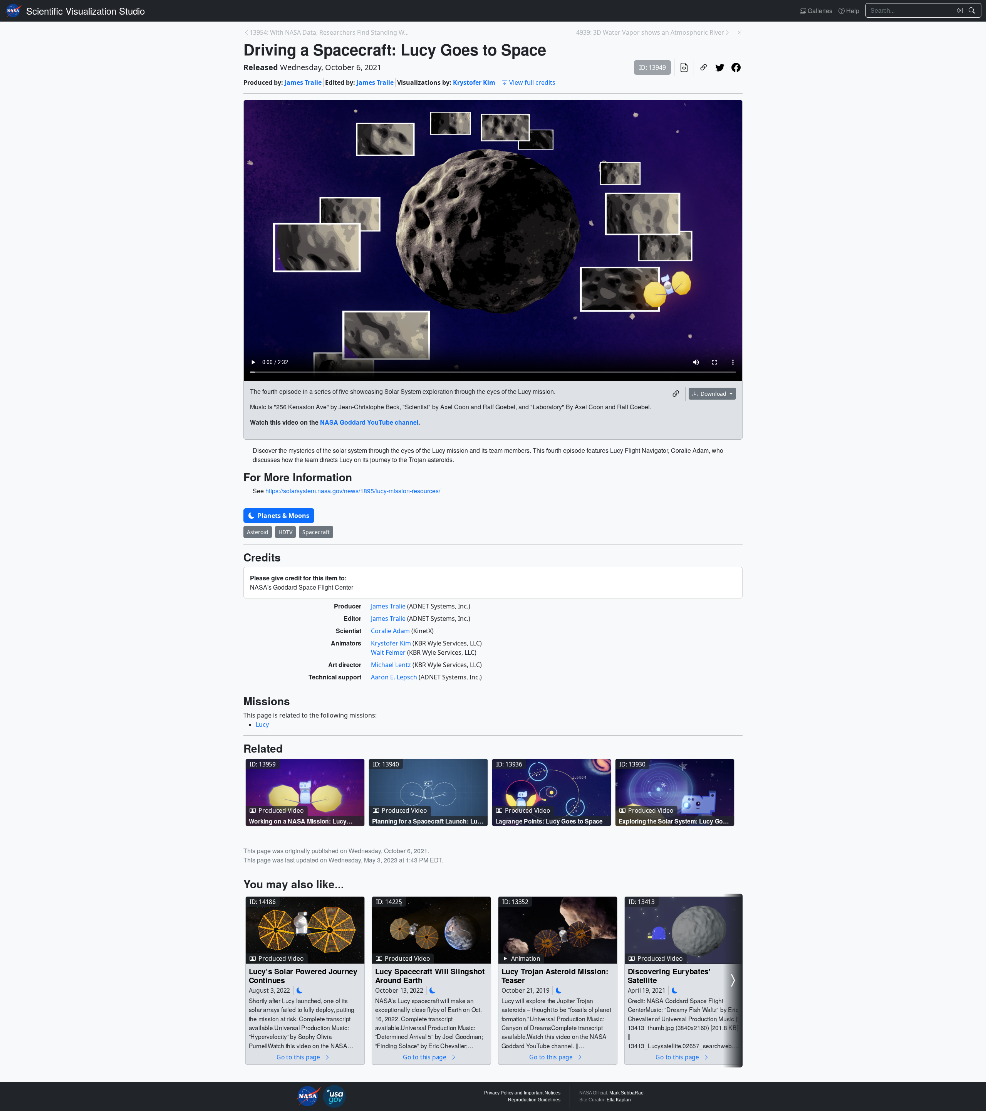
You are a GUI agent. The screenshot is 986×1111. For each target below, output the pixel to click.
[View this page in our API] (684, 67)
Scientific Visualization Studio (85, 10)
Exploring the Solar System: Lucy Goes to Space (674, 821)
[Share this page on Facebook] (736, 67)
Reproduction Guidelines (534, 1100)
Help (852, 10)
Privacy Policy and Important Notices (522, 1093)
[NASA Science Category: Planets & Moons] (300, 990)
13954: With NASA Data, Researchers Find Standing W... (329, 32)
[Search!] (972, 10)
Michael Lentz (392, 665)
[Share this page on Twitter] (719, 67)
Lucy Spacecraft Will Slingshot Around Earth (430, 975)
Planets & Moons (282, 515)
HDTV (285, 532)
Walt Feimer (389, 652)
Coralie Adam (391, 631)
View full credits (532, 82)
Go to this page (299, 1057)
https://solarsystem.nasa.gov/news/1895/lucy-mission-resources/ (352, 490)
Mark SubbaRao (626, 1093)
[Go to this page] (305, 792)
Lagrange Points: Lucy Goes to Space (549, 821)
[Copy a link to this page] (703, 67)
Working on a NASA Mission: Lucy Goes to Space (298, 821)
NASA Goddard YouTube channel (369, 422)
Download (713, 393)
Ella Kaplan (619, 1100)
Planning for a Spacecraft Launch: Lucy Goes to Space (428, 821)
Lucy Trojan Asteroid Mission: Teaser (555, 975)
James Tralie (303, 82)
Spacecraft (316, 532)
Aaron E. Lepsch (395, 677)
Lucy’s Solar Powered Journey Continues (303, 975)
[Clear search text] (958, 10)
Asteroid (257, 532)
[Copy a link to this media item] (676, 394)
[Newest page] (739, 32)
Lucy (262, 724)
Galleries (819, 10)
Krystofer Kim (474, 82)
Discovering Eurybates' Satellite (669, 975)
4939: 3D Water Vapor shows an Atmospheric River (650, 32)
